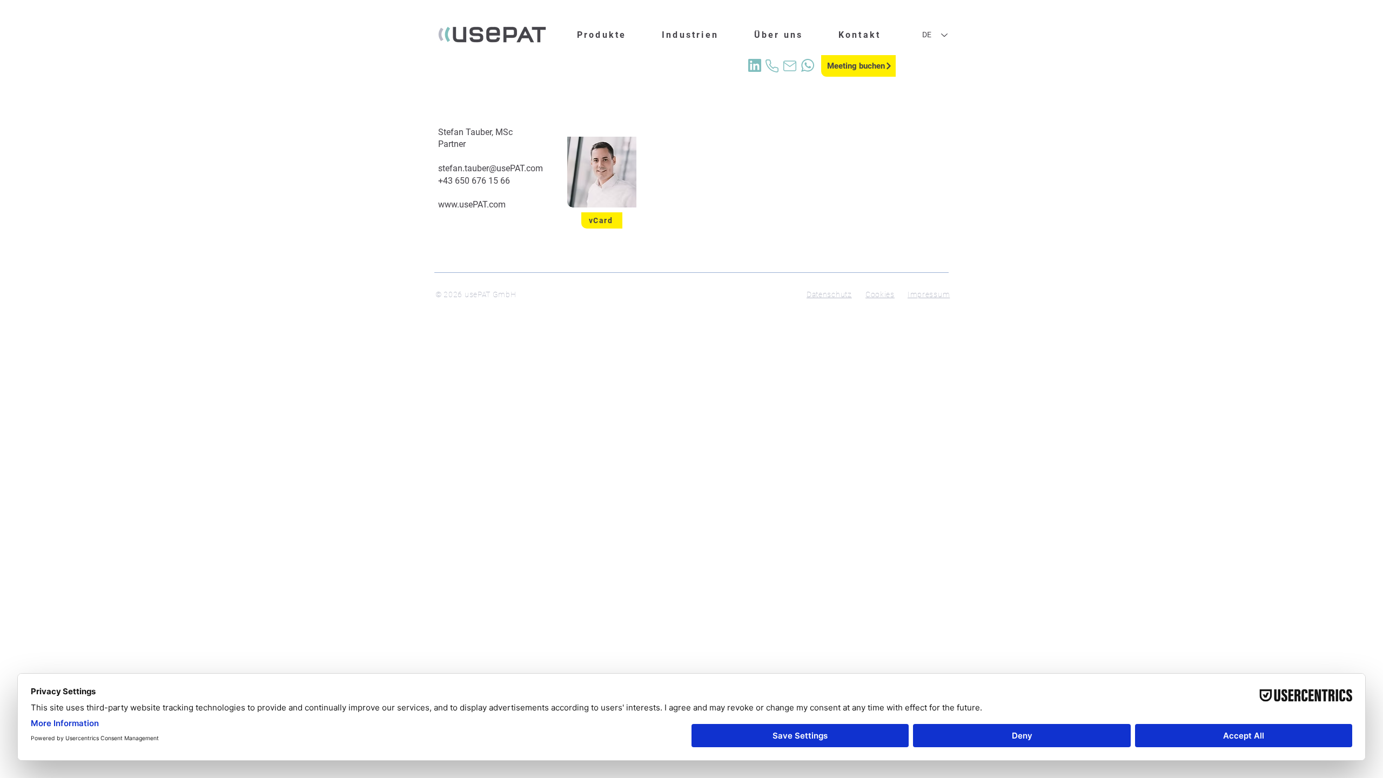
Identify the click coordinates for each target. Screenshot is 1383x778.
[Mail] (790, 66)
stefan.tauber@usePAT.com (490, 168)
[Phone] (772, 66)
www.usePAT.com (472, 204)
